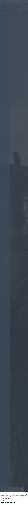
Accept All (12, 502)
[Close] (26, 494)
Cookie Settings (5, 502)
